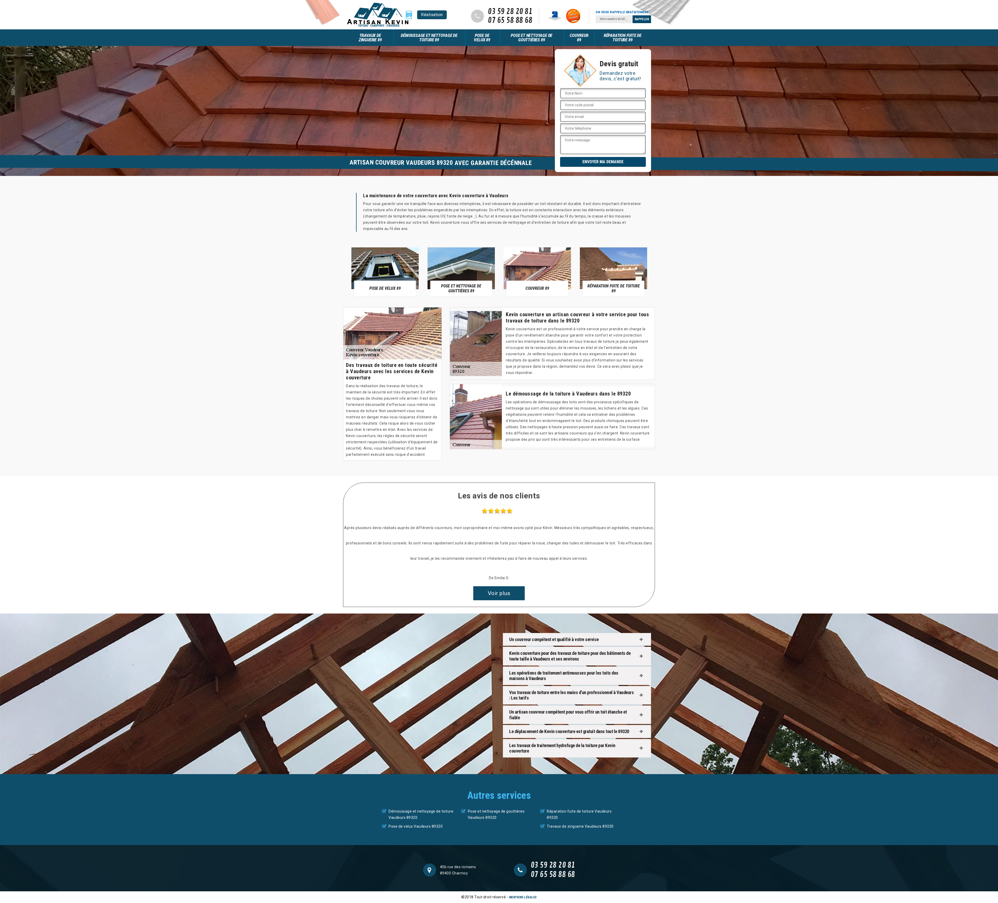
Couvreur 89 (579, 37)
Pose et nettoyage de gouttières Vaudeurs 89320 (496, 814)
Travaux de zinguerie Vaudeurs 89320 (580, 826)
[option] (385, 271)
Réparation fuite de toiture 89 (622, 37)
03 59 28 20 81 (510, 12)
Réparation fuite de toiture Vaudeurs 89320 (579, 814)
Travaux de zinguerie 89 (370, 37)
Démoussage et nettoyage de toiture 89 (429, 37)
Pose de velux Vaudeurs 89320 (416, 826)
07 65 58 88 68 (510, 20)
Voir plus (499, 593)
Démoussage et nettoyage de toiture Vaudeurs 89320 (421, 814)
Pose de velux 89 (482, 37)
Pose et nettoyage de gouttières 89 (531, 37)
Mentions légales (523, 897)
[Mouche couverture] (379, 15)
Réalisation (432, 14)
